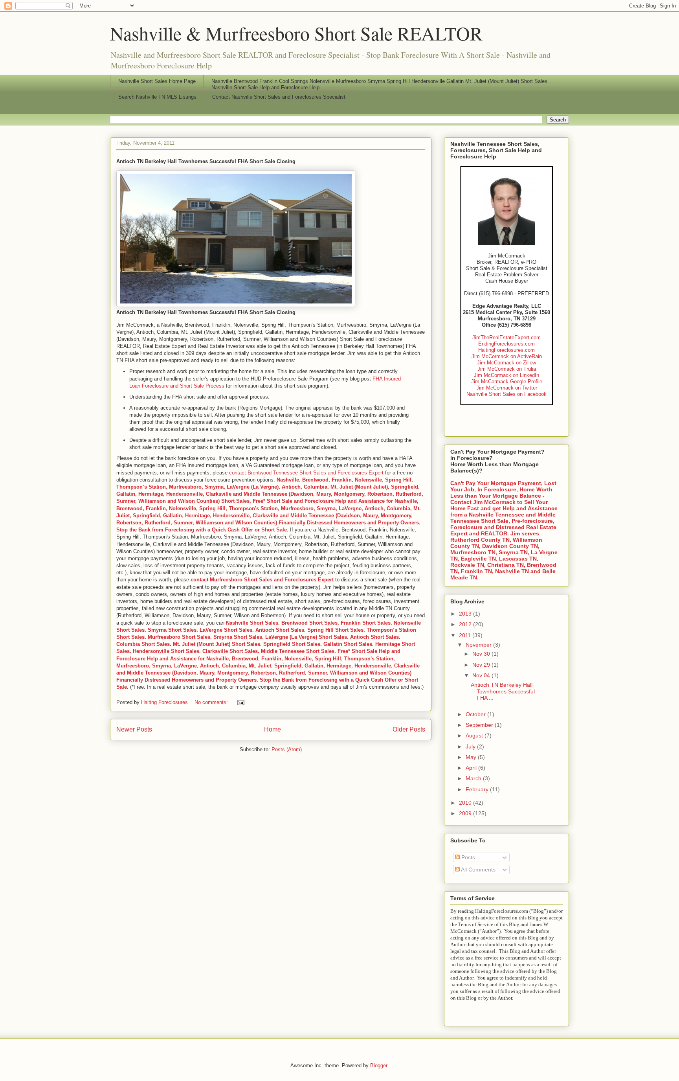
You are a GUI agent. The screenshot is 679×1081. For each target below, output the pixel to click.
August (475, 735)
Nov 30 (482, 654)
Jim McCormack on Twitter (506, 388)
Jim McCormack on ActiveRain (507, 356)
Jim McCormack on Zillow (506, 363)
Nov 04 (482, 675)
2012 (466, 624)
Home (272, 729)
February (478, 789)
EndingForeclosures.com (506, 344)
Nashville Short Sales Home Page (157, 81)
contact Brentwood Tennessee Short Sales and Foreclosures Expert (306, 473)
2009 (466, 813)
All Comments (477, 869)
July (471, 746)
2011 (465, 635)
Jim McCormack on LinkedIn (506, 375)
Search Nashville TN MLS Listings (157, 97)
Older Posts (409, 729)
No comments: (212, 702)
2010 (466, 803)
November (479, 645)
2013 (466, 613)
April (472, 768)
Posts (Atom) (287, 749)
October (476, 714)
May (472, 757)
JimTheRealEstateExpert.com (506, 337)
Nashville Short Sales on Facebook (506, 394)
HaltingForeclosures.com (506, 350)
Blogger (378, 1065)
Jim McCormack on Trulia (506, 369)
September (480, 725)
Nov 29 (482, 665)
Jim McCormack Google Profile (506, 381)
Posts (467, 857)
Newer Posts (134, 729)
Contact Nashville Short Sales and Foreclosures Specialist (278, 97)
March (474, 778)
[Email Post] (240, 702)
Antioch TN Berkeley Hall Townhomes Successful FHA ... (503, 691)
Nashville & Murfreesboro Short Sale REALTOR (296, 33)
